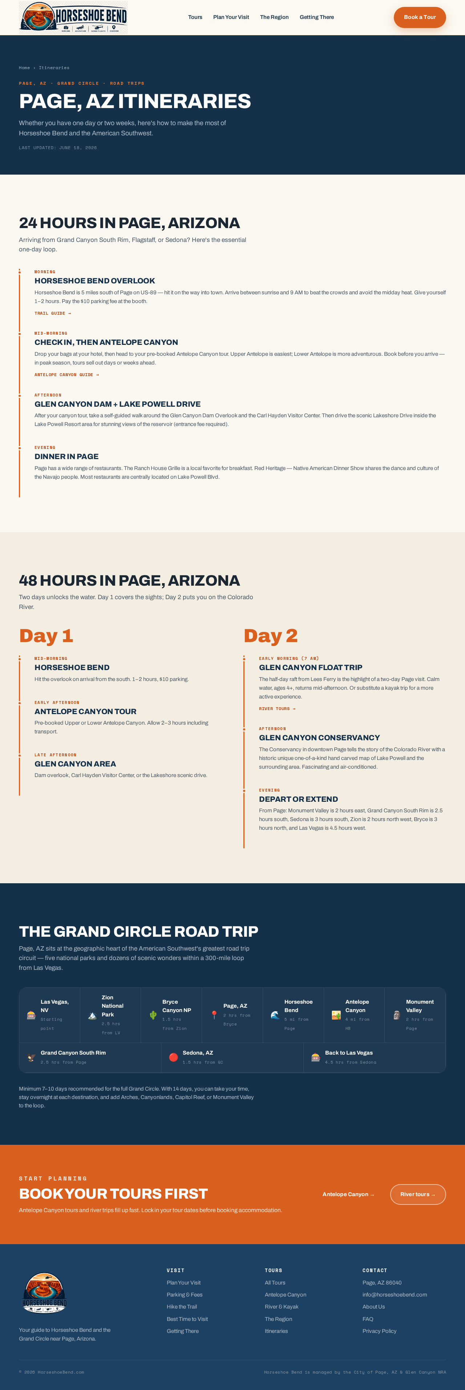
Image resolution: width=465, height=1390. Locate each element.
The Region (274, 17)
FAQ (368, 1319)
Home (24, 67)
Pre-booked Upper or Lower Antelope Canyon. (90, 723)
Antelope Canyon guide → (67, 374)
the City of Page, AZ (370, 1372)
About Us (374, 1307)
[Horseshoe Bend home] (73, 17)
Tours (195, 17)
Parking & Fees (185, 1295)
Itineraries (276, 1331)
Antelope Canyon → (349, 1194)
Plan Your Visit (231, 17)
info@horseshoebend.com (395, 1295)
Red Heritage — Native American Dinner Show (309, 468)
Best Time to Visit (187, 1319)
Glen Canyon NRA (425, 1372)
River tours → (277, 708)
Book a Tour (420, 17)
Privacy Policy (380, 1331)
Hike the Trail (182, 1307)
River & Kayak (282, 1307)
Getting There (317, 17)
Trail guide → (53, 313)
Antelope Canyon (285, 1295)
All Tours (275, 1283)
